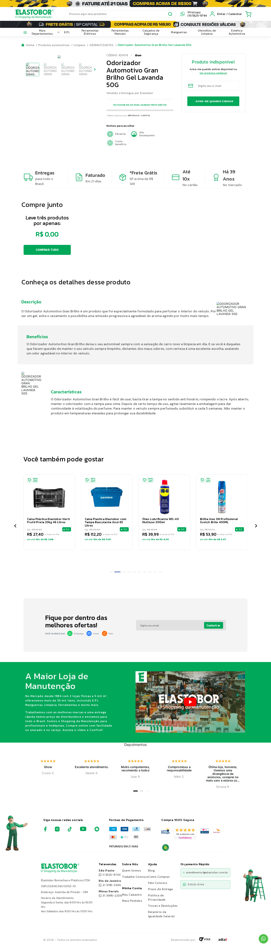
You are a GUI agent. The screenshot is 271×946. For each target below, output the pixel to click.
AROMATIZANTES (101, 45)
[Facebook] (45, 830)
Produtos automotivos (54, 45)
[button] (49, 512)
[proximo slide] (256, 526)
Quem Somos (131, 870)
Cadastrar (213, 625)
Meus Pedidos (132, 900)
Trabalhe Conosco (135, 877)
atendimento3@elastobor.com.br (207, 872)
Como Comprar (159, 876)
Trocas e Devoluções (162, 905)
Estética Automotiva (237, 32)
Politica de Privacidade (156, 897)
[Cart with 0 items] (248, 14)
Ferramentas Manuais (120, 32)
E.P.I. (67, 32)
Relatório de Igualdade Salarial (161, 914)
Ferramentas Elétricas (90, 32)
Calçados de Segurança (151, 32)
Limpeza (79, 45)
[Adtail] (223, 940)
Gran (138, 55)
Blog (151, 870)
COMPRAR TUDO (47, 249)
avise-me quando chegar (214, 101)
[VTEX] (204, 940)
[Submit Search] (170, 14)
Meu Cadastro (132, 894)
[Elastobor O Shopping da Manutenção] (31, 14)
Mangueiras (179, 32)
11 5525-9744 (109, 872)
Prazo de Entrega (160, 889)
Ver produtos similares (213, 73)
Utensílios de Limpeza (207, 32)
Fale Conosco (157, 883)
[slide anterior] (15, 526)
